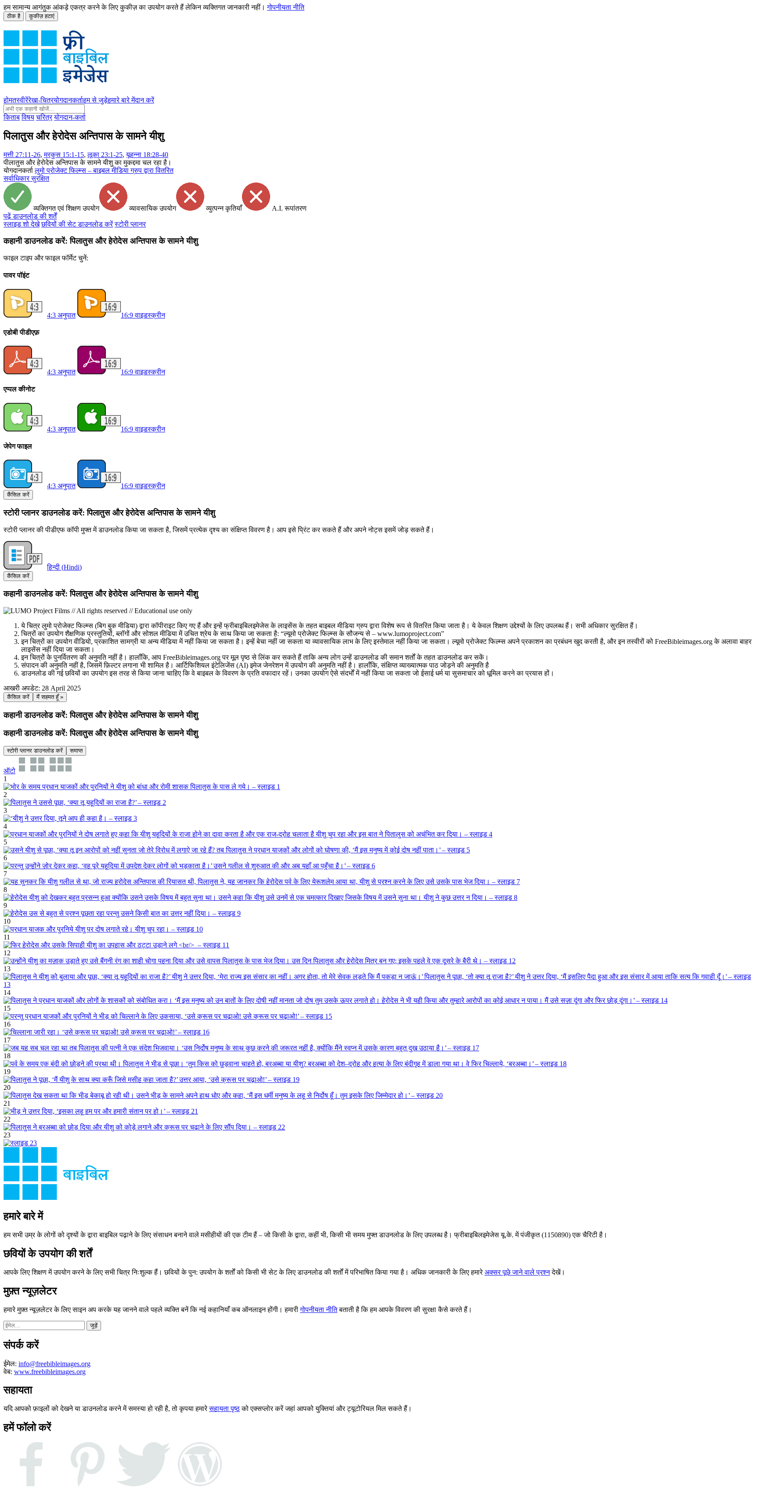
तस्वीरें (20, 100)
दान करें (144, 100)
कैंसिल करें (18, 494)
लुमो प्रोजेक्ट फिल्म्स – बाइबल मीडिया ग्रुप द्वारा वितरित (104, 170)
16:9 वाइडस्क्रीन (143, 315)
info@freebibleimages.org (54, 1363)
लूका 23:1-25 (105, 154)
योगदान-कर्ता (70, 117)
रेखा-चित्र (41, 100)
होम (8, 100)
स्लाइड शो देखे (22, 224)
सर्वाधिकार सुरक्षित (26, 178)
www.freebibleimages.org (50, 1371)
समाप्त (76, 750)
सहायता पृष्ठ (224, 1408)
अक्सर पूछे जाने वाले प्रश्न (517, 1272)
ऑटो (9, 771)
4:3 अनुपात (61, 315)
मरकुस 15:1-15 (64, 154)
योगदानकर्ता (68, 100)
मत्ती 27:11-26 (22, 154)
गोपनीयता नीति (285, 7)
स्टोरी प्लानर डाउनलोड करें (35, 750)
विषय (28, 117)
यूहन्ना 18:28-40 (147, 154)
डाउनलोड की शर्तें (30, 216)
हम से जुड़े (95, 100)
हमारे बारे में (121, 100)
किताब (12, 117)
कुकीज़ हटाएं (41, 16)
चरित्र (44, 117)
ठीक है (13, 16)
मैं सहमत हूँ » (49, 697)
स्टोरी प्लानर (130, 224)
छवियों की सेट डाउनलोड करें (77, 224)
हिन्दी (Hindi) (64, 567)
